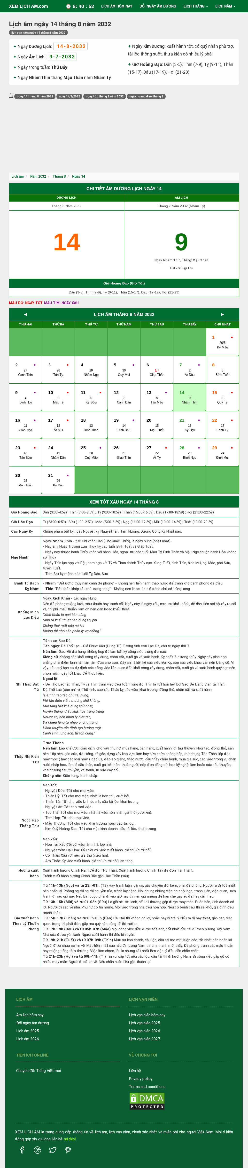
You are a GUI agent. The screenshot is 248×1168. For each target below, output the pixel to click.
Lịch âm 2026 (27, 1039)
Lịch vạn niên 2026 (144, 1031)
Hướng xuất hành (28, 873)
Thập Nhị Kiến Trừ (26, 759)
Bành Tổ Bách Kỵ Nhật (26, 586)
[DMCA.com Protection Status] (147, 1101)
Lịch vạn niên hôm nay (147, 1015)
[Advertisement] (124, 136)
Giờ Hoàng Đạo (24, 512)
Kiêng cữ (50, 657)
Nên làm (50, 651)
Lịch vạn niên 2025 (144, 1023)
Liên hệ (135, 1070)
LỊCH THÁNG (194, 6)
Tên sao (50, 641)
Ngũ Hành (19, 557)
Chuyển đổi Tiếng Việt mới (38, 1070)
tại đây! (69, 1139)
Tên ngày (51, 646)
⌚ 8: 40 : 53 (79, 5)
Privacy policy (141, 1078)
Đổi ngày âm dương (32, 1023)
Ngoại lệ (50, 679)
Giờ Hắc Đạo (22, 522)
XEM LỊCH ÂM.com (28, 6)
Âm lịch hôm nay (30, 1015)
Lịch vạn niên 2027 (144, 1039)
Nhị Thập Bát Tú (27, 687)
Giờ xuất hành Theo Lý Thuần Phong (25, 923)
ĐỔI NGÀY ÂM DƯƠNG (158, 6)
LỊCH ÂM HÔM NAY (116, 6)
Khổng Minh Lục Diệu (28, 615)
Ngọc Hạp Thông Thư (29, 823)
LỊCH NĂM (223, 6)
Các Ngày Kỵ (22, 531)
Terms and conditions (147, 1086)
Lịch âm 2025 (27, 1031)
